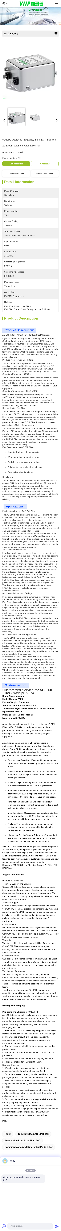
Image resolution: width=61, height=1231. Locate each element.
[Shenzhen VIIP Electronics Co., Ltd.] (32, 3)
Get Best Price (16, 164)
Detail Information (16, 173)
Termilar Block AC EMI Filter (33, 1134)
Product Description (44, 173)
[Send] (56, 1226)
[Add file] (4, 1226)
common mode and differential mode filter (28, 1147)
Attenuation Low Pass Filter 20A (22, 1140)
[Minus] (57, 1161)
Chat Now (44, 164)
